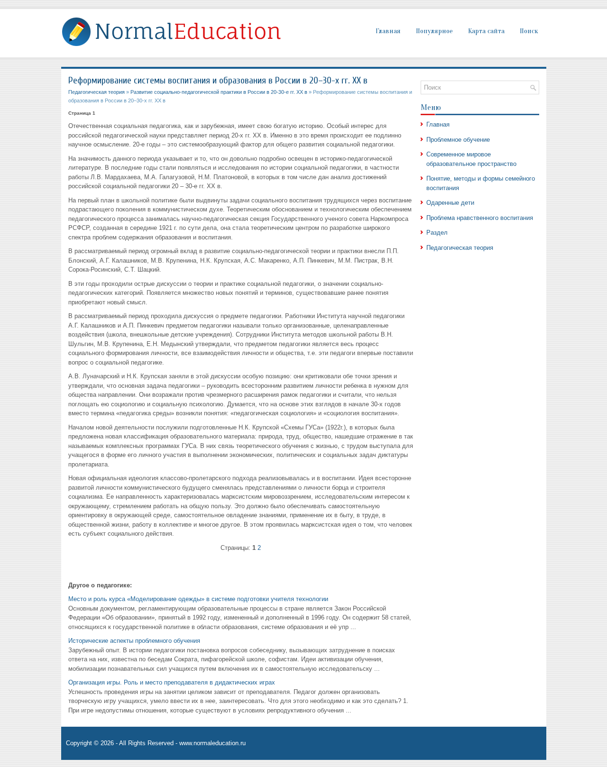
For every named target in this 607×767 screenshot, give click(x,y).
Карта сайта (486, 31)
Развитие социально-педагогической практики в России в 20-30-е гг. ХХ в (218, 92)
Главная (388, 31)
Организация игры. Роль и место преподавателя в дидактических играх (171, 682)
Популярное (434, 31)
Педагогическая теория (96, 92)
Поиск (529, 31)
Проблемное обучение (458, 139)
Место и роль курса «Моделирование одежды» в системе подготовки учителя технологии (198, 599)
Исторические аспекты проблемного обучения (134, 640)
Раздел (437, 232)
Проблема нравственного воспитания (479, 217)
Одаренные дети (450, 202)
